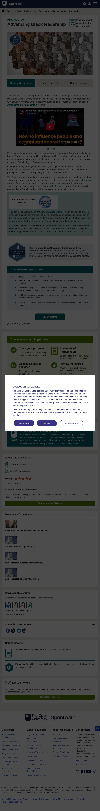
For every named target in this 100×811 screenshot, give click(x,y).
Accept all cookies (24, 423)
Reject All (47, 423)
